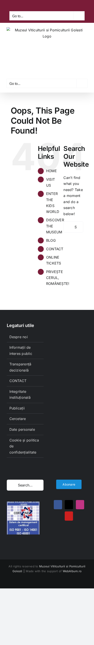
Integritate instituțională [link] (20, 394)
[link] (36, 5)
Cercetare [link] (17, 418)
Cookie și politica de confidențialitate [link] (24, 446)
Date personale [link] (22, 429)
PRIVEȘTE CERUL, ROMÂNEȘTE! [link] (57, 278)
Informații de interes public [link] (20, 350)
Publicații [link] (17, 408)
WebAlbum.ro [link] (72, 571)
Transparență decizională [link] (20, 367)
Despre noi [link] (18, 337)
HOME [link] (51, 171)
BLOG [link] (51, 240)
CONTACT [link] (54, 249)
